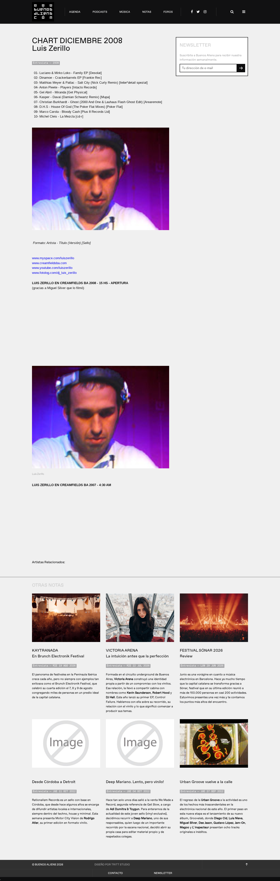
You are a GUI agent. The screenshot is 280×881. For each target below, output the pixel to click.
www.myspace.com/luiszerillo (53, 258)
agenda (74, 12)
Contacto (115, 873)
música (124, 12)
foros (168, 12)
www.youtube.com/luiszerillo (52, 268)
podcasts (100, 12)
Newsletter (163, 873)
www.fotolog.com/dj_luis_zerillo (54, 273)
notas (146, 12)
